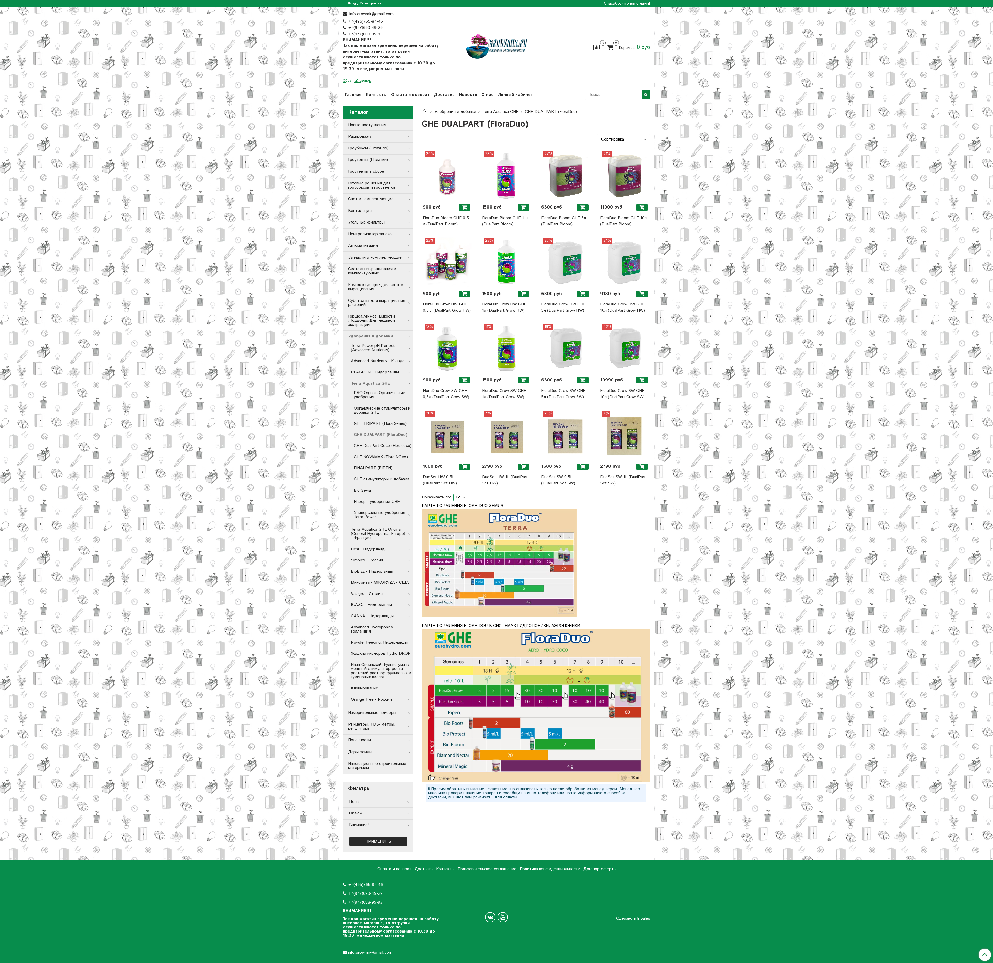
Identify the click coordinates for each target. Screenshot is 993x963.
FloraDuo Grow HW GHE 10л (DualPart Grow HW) (622, 307)
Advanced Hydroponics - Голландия (373, 629)
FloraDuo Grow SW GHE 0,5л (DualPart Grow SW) (446, 394)
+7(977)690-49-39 (365, 28)
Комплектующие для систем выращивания (375, 287)
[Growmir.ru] (496, 46)
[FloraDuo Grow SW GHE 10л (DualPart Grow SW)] (624, 348)
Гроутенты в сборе (366, 171)
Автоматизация (363, 246)
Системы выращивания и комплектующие (372, 271)
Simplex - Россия (367, 560)
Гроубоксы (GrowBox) (368, 148)
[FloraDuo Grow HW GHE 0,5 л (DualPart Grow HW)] (447, 262)
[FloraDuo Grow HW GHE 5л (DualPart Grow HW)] (565, 262)
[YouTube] (503, 917)
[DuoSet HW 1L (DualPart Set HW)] (506, 435)
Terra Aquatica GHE (500, 112)
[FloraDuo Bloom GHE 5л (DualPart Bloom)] (565, 175)
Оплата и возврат (410, 95)
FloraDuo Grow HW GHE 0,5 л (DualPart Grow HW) (447, 307)
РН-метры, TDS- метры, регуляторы (371, 726)
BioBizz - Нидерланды (372, 571)
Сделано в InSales (633, 918)
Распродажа (359, 137)
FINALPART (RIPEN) (373, 468)
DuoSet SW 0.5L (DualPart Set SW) (558, 480)
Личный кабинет (515, 95)
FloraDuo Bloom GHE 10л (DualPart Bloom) (623, 221)
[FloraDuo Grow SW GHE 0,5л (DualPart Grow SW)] (447, 348)
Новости (468, 95)
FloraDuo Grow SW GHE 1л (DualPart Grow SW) (504, 394)
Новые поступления (367, 125)
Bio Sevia (362, 491)
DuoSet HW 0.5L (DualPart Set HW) (440, 480)
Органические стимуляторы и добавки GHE (382, 410)
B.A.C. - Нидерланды (371, 605)
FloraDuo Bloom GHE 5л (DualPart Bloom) (563, 221)
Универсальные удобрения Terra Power (379, 515)
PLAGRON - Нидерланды (375, 372)
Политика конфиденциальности (550, 869)
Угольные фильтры (366, 222)
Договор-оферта (599, 869)
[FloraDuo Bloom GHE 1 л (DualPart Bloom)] (506, 175)
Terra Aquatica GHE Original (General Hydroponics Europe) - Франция (378, 534)
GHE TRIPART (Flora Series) (380, 424)
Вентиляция (360, 211)
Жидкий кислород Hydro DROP (381, 654)
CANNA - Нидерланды (372, 616)
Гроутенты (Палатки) (368, 160)
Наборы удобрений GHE (377, 502)
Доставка (444, 95)
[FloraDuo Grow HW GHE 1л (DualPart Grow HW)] (506, 262)
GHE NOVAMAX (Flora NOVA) (381, 457)
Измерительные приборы (372, 713)
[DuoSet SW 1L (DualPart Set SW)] (624, 435)
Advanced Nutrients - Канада (377, 361)
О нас (487, 95)
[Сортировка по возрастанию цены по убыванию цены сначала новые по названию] (623, 139)
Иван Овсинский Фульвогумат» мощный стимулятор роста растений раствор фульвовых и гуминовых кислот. (381, 671)
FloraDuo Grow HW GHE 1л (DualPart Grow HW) (504, 307)
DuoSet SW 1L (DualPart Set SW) (623, 480)
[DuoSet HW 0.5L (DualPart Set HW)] (447, 435)
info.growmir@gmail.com (371, 14)
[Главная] (425, 112)
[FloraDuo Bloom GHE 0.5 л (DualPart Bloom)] (447, 175)
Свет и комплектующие (371, 199)
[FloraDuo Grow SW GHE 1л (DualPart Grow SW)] (506, 348)
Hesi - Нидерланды (369, 549)
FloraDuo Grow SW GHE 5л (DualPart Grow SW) (563, 394)
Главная (353, 95)
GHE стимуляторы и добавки (381, 479)
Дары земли (360, 752)
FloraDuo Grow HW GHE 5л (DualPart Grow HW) (563, 307)
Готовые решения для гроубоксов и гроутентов (371, 185)
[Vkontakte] (490, 917)
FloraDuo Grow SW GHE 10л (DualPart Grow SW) (622, 394)
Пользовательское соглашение (487, 869)
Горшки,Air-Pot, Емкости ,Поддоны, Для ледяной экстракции (371, 320)
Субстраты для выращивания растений (376, 303)
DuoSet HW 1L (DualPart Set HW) (505, 480)
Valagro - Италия (367, 594)
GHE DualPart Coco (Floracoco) (382, 446)
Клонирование (364, 688)
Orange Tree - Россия (371, 700)
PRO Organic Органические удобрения (379, 395)
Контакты (376, 95)
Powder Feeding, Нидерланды (379, 642)
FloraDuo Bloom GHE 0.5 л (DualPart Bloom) (446, 221)
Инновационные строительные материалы (377, 766)
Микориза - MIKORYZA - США (380, 582)
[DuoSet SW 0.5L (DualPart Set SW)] (565, 435)
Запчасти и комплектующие (375, 257)
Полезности (359, 740)
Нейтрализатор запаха (370, 234)
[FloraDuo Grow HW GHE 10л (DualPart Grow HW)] (624, 262)
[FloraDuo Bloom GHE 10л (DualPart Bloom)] (624, 175)
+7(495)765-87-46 (365, 22)
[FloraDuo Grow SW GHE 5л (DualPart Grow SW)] (565, 348)
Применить (378, 841)
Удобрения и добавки (455, 112)
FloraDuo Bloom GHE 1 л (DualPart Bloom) (505, 221)
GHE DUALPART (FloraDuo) (380, 435)
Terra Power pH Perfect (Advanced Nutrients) (373, 348)
